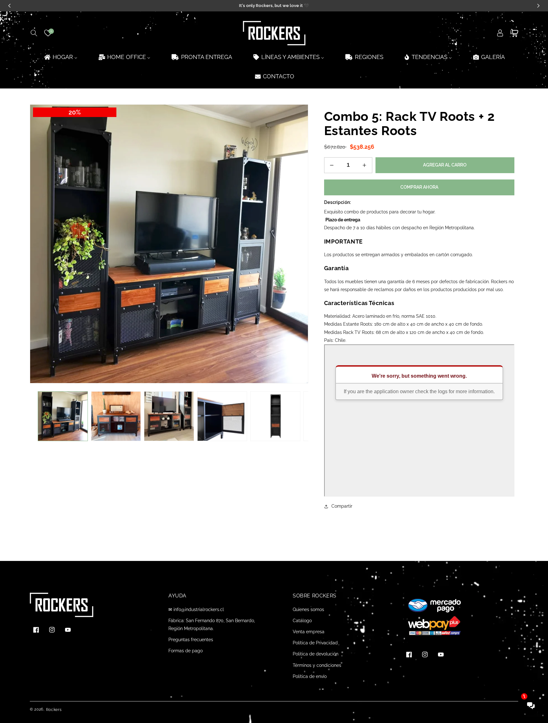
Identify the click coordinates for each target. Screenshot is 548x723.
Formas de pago (185, 650)
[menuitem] (60, 57)
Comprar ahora (419, 187)
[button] (34, 32)
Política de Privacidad (315, 642)
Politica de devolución (315, 653)
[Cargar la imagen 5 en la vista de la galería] (275, 416)
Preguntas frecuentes (190, 639)
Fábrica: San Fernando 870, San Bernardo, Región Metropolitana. (211, 624)
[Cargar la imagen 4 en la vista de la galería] (222, 416)
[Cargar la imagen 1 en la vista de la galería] (63, 416)
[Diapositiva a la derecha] (298, 416)
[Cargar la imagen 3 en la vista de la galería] (169, 416)
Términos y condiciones (317, 665)
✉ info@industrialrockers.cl (196, 609)
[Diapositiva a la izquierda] (39, 416)
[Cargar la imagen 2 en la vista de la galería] (116, 416)
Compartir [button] (341, 506)
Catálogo (302, 620)
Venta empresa (308, 631)
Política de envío (310, 676)
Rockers (54, 709)
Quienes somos (308, 609)
